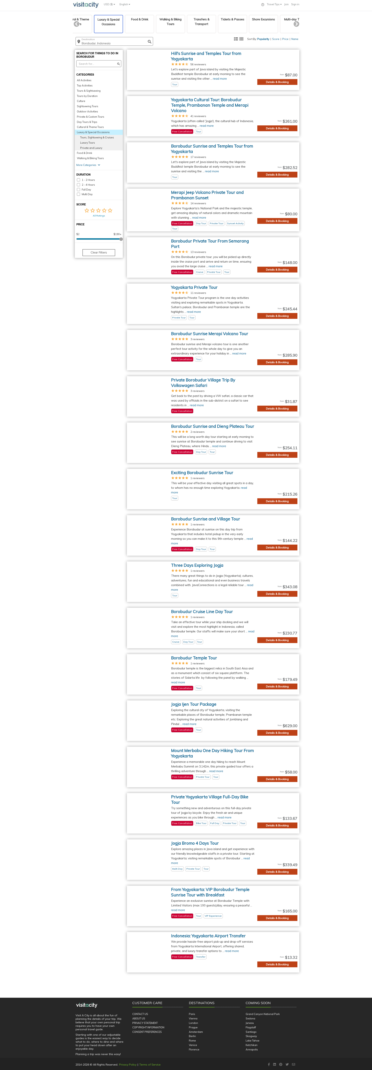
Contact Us (140, 1014)
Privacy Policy (127, 1064)
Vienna (193, 1018)
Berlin (192, 1036)
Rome (192, 1040)
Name (294, 39)
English (124, 4)
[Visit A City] (87, 1005)
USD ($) (109, 4)
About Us (138, 1018)
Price (285, 39)
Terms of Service (150, 1064)
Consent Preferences (147, 1031)
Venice (193, 1045)
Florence (194, 1049)
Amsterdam (196, 1031)
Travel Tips (273, 4)
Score (275, 39)
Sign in (295, 4)
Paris (192, 1014)
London (193, 1022)
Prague (193, 1027)
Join (286, 4)
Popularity (263, 39)
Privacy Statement (145, 1022)
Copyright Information (148, 1027)
